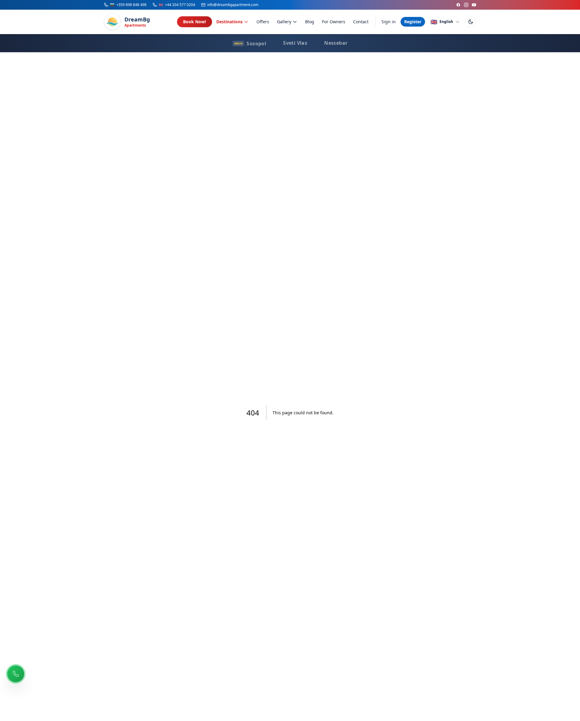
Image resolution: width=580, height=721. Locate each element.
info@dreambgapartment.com (232, 4)
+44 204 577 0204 (177, 4)
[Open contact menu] (15, 673)
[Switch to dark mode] (470, 21)
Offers (262, 21)
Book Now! (194, 21)
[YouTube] (474, 5)
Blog (309, 21)
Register (412, 21)
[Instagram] (466, 5)
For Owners (333, 21)
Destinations (229, 21)
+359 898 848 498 (128, 4)
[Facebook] (458, 5)
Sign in (389, 21)
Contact (361, 21)
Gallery (284, 21)
